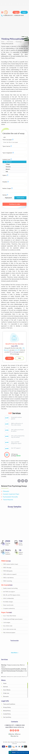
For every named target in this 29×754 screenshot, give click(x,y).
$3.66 (6, 430)
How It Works (6, 690)
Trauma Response (8, 499)
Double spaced (20, 197)
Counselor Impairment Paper (11, 494)
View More (14, 652)
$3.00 (6, 424)
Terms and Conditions (9, 704)
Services (5, 686)
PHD (7, 171)
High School (9, 161)
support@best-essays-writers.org (14, 727)
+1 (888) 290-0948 (19, 15)
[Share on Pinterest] (26, 480)
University (8, 166)
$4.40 (6, 436)
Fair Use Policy (7, 717)
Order (9, 358)
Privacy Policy (7, 707)
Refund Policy (7, 710)
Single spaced (8, 197)
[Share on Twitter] (22, 480)
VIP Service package (7, 455)
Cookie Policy (7, 714)
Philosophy (6, 491)
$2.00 (6, 418)
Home (4, 683)
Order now (16, 13)
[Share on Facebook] (19, 480)
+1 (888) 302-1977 (8, 15)
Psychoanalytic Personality (10, 497)
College (8, 164)
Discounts (6, 696)
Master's (8, 169)
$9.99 (6, 448)
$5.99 (6, 442)
